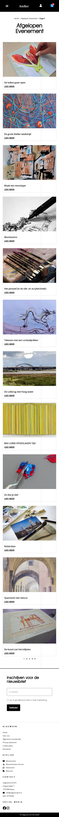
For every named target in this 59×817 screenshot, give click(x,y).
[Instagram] (8, 808)
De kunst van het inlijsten (17, 649)
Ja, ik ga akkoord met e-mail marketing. (28, 700)
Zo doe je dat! (11, 494)
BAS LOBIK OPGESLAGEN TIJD (20, 443)
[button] (7, 6)
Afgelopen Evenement (29, 18)
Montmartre (10, 237)
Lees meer (9, 86)
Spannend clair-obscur (16, 597)
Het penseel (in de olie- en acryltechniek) (25, 288)
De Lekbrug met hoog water (18, 391)
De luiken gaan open (15, 82)
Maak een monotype (15, 185)
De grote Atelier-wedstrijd (17, 134)
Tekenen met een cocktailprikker (21, 340)
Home (16, 18)
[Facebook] (4, 808)
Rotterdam (10, 546)
